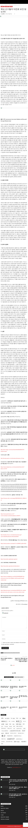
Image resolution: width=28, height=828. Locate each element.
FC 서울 (13, 718)
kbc (5, 652)
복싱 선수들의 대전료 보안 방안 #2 (6, 659)
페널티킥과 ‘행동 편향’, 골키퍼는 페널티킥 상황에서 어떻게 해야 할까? (21, 660)
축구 (3, 736)
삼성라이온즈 (19, 728)
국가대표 (6, 726)
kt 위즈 (13, 721)
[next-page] (15, 710)
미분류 (2, 815)
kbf (7, 652)
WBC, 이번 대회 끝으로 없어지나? (23, 707)
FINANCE (5, 5)
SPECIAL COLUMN (5, 819)
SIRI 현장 (18, 724)
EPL (2, 718)
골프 (2, 726)
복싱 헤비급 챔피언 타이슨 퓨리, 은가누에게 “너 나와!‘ (14, 687)
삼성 (14, 728)
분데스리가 (10, 728)
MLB (7, 724)
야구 (23, 731)
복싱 (18, 652)
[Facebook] (8, 770)
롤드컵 (10, 726)
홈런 (2, 743)
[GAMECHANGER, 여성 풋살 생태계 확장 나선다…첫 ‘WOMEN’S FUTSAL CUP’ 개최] (4, 782)
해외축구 (23, 741)
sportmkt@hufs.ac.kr (16, 767)
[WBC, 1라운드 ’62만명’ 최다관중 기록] (5, 703)
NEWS (11, 6)
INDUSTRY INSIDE (5, 817)
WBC (12, 652)
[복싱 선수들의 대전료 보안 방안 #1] (5, 693)
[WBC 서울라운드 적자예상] (14, 703)
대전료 (16, 652)
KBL (20, 718)
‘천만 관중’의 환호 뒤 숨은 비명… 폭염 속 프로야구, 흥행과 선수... (18, 787)
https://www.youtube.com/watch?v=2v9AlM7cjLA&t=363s (13, 543)
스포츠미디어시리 (15, 731)
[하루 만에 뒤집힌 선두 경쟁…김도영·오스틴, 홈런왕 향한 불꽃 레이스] (4, 796)
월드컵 (7, 733)
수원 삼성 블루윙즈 (4, 730)
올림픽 (2, 733)
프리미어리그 (19, 739)
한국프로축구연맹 (9, 741)
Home (2, 5)
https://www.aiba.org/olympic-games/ (9, 559)
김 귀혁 (3, 13)
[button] (14, 613)
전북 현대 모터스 (21, 733)
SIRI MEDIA (7, 6)
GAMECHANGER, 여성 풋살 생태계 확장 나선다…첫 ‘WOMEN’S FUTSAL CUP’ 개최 (18, 781)
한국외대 (3, 741)
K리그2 (24, 721)
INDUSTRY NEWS (5, 808)
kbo (24, 718)
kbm (10, 652)
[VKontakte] (17, 770)
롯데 (14, 726)
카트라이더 (9, 735)
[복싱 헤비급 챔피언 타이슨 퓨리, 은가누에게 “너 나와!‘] (14, 682)
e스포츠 (7, 718)
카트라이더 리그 (17, 735)
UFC (24, 724)
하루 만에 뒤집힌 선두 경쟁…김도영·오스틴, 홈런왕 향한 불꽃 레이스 (18, 794)
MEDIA (2, 810)
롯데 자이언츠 (19, 726)
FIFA (17, 718)
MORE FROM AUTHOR (19, 677)
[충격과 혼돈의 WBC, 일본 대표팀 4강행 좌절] (5, 682)
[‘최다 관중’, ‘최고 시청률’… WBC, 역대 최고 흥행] (23, 692)
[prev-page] (13, 710)
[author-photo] (14, 668)
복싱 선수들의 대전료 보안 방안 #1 (4, 697)
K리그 (19, 721)
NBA (10, 724)
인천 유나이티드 (13, 733)
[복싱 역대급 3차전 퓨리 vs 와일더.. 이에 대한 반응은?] (14, 693)
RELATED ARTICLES (8, 677)
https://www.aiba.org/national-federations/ (10, 566)
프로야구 (11, 739)
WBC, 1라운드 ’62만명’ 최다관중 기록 (5, 707)
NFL (14, 724)
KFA (9, 721)
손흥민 (24, 728)
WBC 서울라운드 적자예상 (14, 707)
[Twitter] (11, 770)
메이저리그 (3, 728)
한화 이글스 (17, 741)
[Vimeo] (14, 770)
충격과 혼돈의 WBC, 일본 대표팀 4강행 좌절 (5, 687)
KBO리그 (4, 721)
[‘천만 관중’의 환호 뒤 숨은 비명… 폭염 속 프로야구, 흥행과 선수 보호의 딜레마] (4, 789)
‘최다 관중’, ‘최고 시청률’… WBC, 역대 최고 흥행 (23, 696)
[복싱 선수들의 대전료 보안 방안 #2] (23, 682)
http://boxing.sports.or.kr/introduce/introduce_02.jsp (12, 458)
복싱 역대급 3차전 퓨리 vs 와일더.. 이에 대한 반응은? (14, 697)
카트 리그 (3, 738)
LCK (2, 724)
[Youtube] (20, 770)
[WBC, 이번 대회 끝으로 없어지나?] (23, 703)
